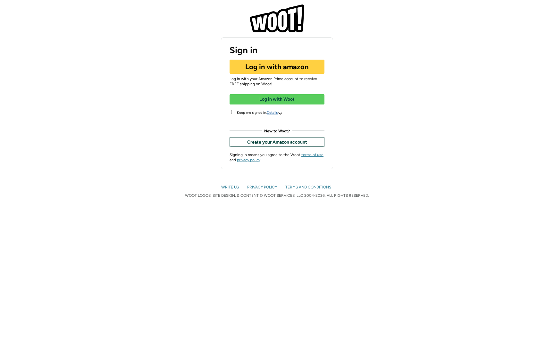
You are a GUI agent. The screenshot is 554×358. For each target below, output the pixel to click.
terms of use (312, 155)
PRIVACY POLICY (262, 187)
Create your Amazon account (277, 142)
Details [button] (272, 113)
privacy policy (248, 160)
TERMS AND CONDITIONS (308, 187)
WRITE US (230, 187)
